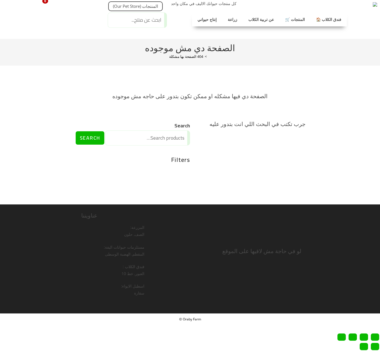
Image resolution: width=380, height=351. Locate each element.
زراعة (232, 19)
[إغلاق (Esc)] (342, 337)
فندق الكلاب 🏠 (328, 19)
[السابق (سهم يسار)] (375, 346)
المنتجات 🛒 (295, 19)
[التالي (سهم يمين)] (364, 346)
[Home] (209, 56)
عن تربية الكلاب (261, 19)
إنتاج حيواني (207, 19)
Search (182, 125)
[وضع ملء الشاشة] (364, 337)
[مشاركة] (353, 337)
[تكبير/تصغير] (375, 337)
